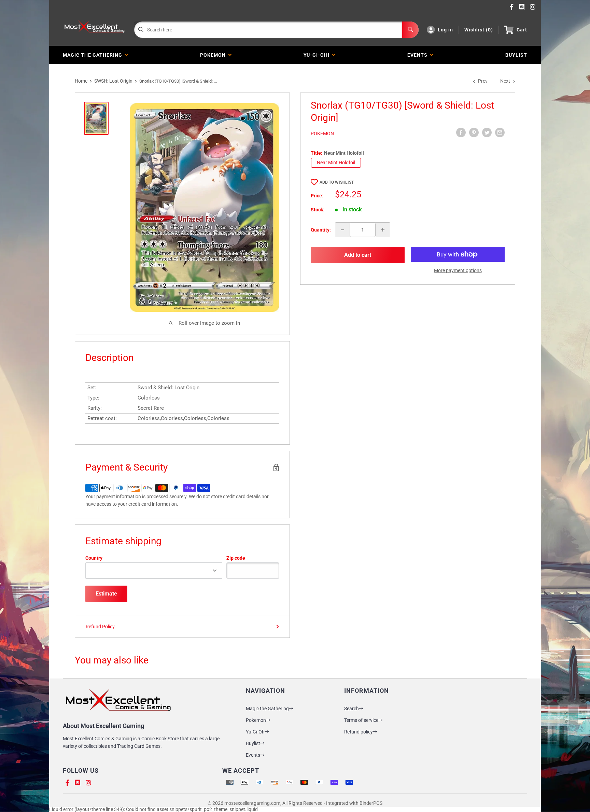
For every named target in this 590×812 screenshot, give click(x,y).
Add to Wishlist (337, 182)
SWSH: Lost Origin (113, 81)
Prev (483, 81)
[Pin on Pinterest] (474, 132)
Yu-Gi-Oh (255, 731)
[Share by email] (500, 132)
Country (93, 558)
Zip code (235, 558)
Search (351, 708)
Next (505, 81)
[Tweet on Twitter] (487, 132)
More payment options (458, 270)
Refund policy (358, 731)
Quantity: (321, 230)
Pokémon (322, 133)
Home (81, 81)
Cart (522, 29)
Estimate (106, 593)
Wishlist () (478, 29)
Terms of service (361, 720)
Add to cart (357, 255)
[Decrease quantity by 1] (342, 230)
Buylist (253, 743)
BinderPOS (371, 803)
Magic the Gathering (94, 55)
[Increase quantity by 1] (383, 230)
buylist (516, 55)
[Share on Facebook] (461, 132)
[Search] (410, 30)
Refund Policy (100, 626)
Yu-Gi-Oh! (318, 55)
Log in (445, 29)
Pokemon (214, 55)
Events (418, 55)
